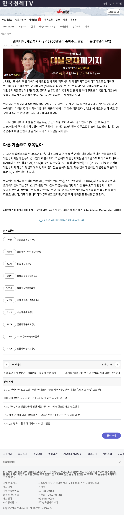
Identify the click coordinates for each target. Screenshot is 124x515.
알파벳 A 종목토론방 (20, 288)
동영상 (73, 19)
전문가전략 (20, 19)
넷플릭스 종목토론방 (21, 348)
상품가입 (107, 3)
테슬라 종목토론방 (20, 312)
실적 (33, 26)
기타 (87, 26)
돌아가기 (111, 435)
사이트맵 (107, 454)
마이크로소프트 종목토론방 (24, 251)
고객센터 (7, 454)
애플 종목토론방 (19, 263)
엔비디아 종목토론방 (21, 239)
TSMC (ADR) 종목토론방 (23, 336)
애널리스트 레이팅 (47, 26)
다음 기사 (107, 364)
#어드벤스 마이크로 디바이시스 (19, 210)
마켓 (65, 19)
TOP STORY (8, 26)
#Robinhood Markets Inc (98, 210)
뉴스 (58, 19)
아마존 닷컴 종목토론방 (22, 276)
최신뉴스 (22, 26)
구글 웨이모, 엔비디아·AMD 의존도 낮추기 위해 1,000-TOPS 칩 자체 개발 (42, 415)
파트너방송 (7, 19)
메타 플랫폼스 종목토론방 (23, 300)
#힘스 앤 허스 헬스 (73, 210)
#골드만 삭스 (55, 210)
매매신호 (33, 19)
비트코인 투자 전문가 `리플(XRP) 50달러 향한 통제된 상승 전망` (32, 372)
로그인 (119, 3)
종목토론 (48, 19)
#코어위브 (42, 210)
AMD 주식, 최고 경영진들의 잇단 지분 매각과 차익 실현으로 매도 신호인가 (41, 406)
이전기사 (16, 364)
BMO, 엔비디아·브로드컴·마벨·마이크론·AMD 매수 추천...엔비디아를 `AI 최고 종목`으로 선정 (53, 389)
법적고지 (92, 454)
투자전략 (64, 26)
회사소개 (22, 454)
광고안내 (37, 454)
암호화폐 (76, 26)
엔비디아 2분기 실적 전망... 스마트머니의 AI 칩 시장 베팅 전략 (35, 398)
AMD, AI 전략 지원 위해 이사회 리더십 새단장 (27, 423)
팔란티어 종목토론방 (21, 324)
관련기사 (8, 381)
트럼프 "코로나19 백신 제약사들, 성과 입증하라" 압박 (92, 372)
